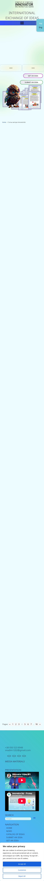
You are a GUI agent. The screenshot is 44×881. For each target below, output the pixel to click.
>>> (33, 68)
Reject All (22, 876)
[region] (22, 862)
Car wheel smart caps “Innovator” (17, 486)
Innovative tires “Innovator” (14, 582)
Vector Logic (8, 389)
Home (9, 828)
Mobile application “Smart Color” (16, 730)
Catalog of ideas (15, 834)
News (9, 831)
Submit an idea (31, 82)
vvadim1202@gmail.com (18, 750)
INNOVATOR (24, 4)
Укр (40, 23)
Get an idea (33, 76)
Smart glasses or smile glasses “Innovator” (21, 171)
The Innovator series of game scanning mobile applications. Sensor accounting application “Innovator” (21, 221)
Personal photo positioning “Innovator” (19, 534)
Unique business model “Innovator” (17, 630)
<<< (10, 68)
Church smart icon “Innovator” (15, 270)
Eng (40, 27)
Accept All (22, 864)
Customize (22, 870)
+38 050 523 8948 (14, 747)
